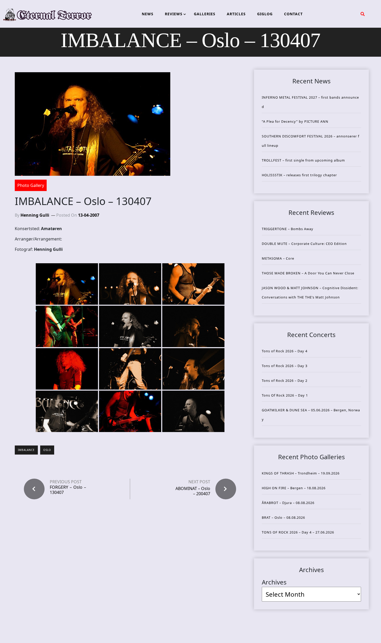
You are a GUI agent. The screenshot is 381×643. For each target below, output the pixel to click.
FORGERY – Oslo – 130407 (68, 490)
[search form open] (362, 14)
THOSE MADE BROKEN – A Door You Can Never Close (308, 273)
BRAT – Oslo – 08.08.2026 (283, 517)
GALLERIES (204, 13)
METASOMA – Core (278, 258)
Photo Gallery (30, 185)
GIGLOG (265, 13)
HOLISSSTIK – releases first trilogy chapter (299, 175)
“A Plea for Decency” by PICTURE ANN (295, 121)
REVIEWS (173, 13)
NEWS (147, 13)
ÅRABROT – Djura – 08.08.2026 (288, 502)
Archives (274, 582)
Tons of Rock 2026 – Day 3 (284, 365)
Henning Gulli (34, 215)
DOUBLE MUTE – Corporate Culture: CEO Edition (304, 243)
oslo (47, 450)
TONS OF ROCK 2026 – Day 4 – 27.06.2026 (298, 532)
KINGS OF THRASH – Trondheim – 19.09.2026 (301, 473)
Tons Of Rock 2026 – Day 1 (285, 395)
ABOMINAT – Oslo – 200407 (192, 491)
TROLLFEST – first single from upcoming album (303, 160)
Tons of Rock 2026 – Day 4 (284, 351)
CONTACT (293, 13)
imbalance (26, 450)
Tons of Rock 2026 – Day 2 (284, 380)
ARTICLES (236, 13)
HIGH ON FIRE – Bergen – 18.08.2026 (294, 488)
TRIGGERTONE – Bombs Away (287, 228)
